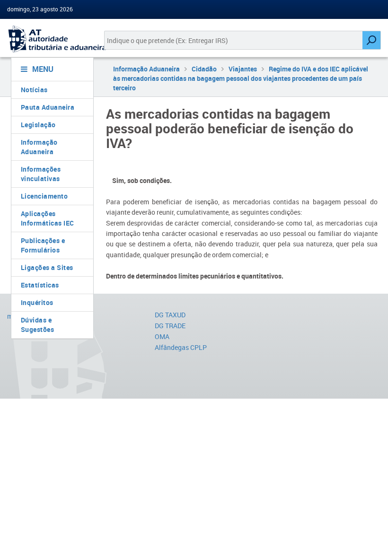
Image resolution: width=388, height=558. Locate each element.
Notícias (34, 89)
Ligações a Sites (47, 267)
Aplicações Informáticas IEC (47, 218)
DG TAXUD (170, 314)
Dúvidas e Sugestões (37, 324)
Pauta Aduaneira (48, 107)
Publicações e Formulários (43, 245)
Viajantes (243, 68)
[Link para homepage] (48, 39)
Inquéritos (37, 302)
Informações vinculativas (41, 174)
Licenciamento (44, 196)
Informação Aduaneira (39, 147)
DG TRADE (170, 325)
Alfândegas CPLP (181, 347)
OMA (162, 336)
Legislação (38, 124)
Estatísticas (40, 284)
